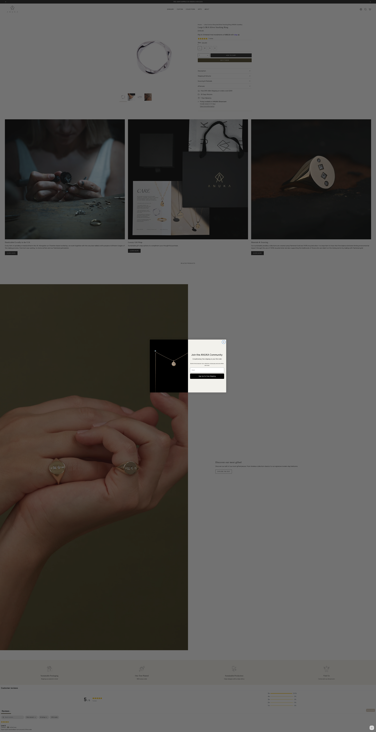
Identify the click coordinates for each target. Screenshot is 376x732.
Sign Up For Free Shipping (207, 376)
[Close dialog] (223, 342)
